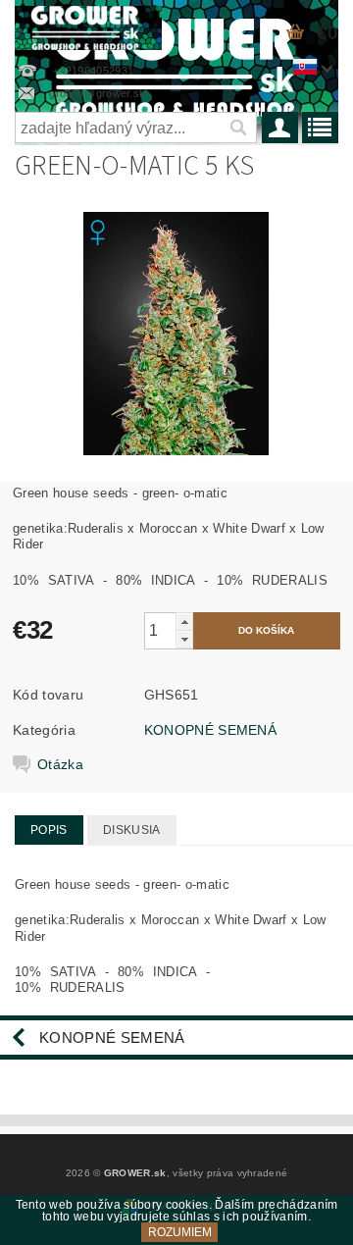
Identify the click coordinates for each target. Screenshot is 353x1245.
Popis (49, 830)
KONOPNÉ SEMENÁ (210, 730)
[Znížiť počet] (184, 639)
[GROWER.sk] (88, 25)
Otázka (60, 764)
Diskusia (132, 830)
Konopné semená (111, 1037)
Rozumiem (180, 1232)
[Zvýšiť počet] (184, 621)
